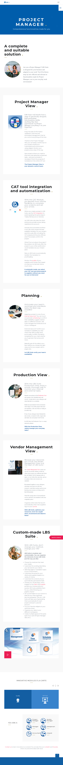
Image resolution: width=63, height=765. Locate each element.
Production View (42, 395)
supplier (42, 584)
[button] (53, 686)
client (35, 584)
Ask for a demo (56, 537)
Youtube (55, 747)
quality (34, 260)
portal (35, 506)
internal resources (30, 316)
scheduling (36, 318)
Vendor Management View (33, 469)
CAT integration (38, 213)
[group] (18, 699)
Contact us (8, 747)
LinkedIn (47, 747)
